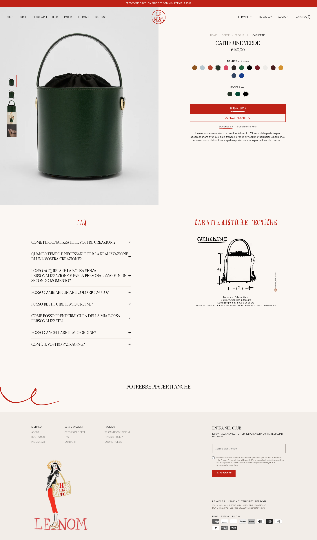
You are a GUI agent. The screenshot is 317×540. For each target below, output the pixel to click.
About (35, 432)
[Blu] (234, 76)
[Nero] (249, 68)
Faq (67, 437)
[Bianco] (265, 68)
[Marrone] (234, 68)
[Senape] (281, 68)
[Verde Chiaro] (242, 68)
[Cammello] (195, 68)
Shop (10, 17)
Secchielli (241, 35)
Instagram (38, 442)
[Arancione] (210, 68)
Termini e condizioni (117, 432)
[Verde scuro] (218, 68)
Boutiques (38, 437)
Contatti (70, 442)
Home (213, 35)
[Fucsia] (226, 68)
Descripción (226, 126)
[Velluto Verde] (238, 94)
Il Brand (83, 17)
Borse (226, 35)
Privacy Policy (114, 437)
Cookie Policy (113, 442)
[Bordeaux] (273, 68)
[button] (303, 17)
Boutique (100, 17)
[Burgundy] (257, 68)
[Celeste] (202, 68)
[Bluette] (242, 76)
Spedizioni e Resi (246, 126)
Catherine (258, 35)
